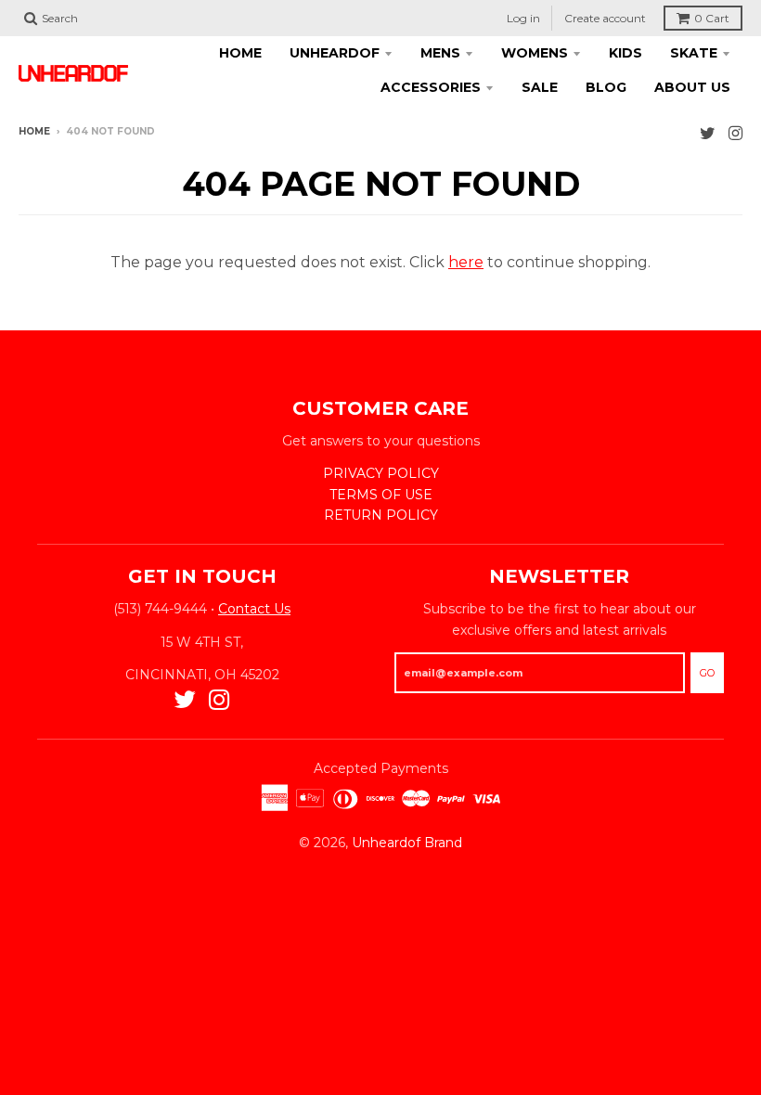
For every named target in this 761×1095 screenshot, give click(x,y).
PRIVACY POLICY (381, 473)
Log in (523, 18)
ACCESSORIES (430, 87)
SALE (540, 87)
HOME (240, 53)
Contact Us (254, 608)
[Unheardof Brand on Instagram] (735, 133)
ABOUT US (692, 87)
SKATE (693, 53)
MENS (440, 53)
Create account (605, 18)
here (466, 262)
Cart (711, 18)
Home (34, 131)
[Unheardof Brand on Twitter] (708, 133)
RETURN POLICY (381, 515)
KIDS (625, 53)
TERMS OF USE (380, 494)
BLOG (606, 87)
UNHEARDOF (335, 53)
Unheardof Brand (407, 842)
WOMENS (534, 53)
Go (707, 672)
